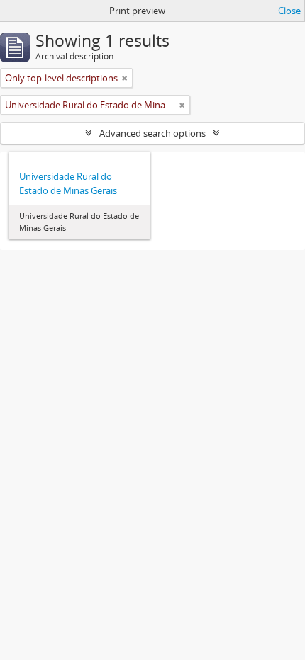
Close (289, 10)
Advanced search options (152, 133)
